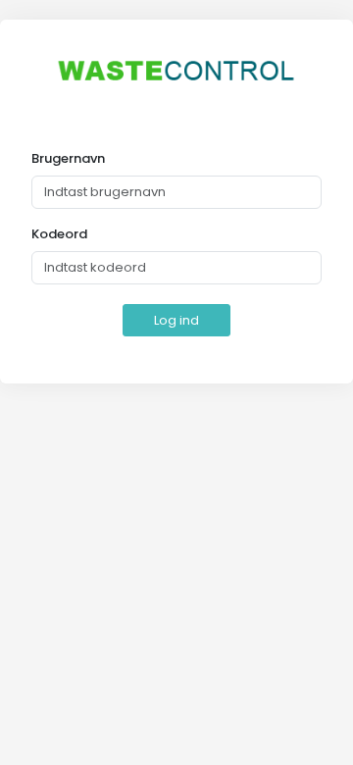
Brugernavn (68, 158)
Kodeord (59, 234)
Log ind (176, 320)
